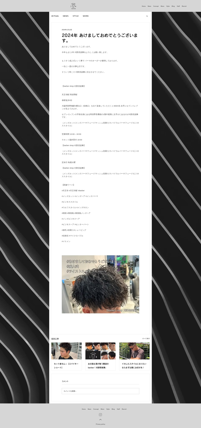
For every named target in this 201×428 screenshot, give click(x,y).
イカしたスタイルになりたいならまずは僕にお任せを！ (134, 366)
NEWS (65, 16)
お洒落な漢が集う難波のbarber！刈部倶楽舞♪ (98, 366)
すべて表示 (146, 338)
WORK (86, 16)
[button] (147, 16)
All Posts (55, 16)
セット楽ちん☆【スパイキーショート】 (66, 366)
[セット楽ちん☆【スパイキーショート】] (66, 350)
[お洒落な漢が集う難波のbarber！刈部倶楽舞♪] (100, 350)
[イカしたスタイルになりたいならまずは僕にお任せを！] (134, 350)
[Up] (100, 419)
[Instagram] (100, 415)
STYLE (76, 16)
